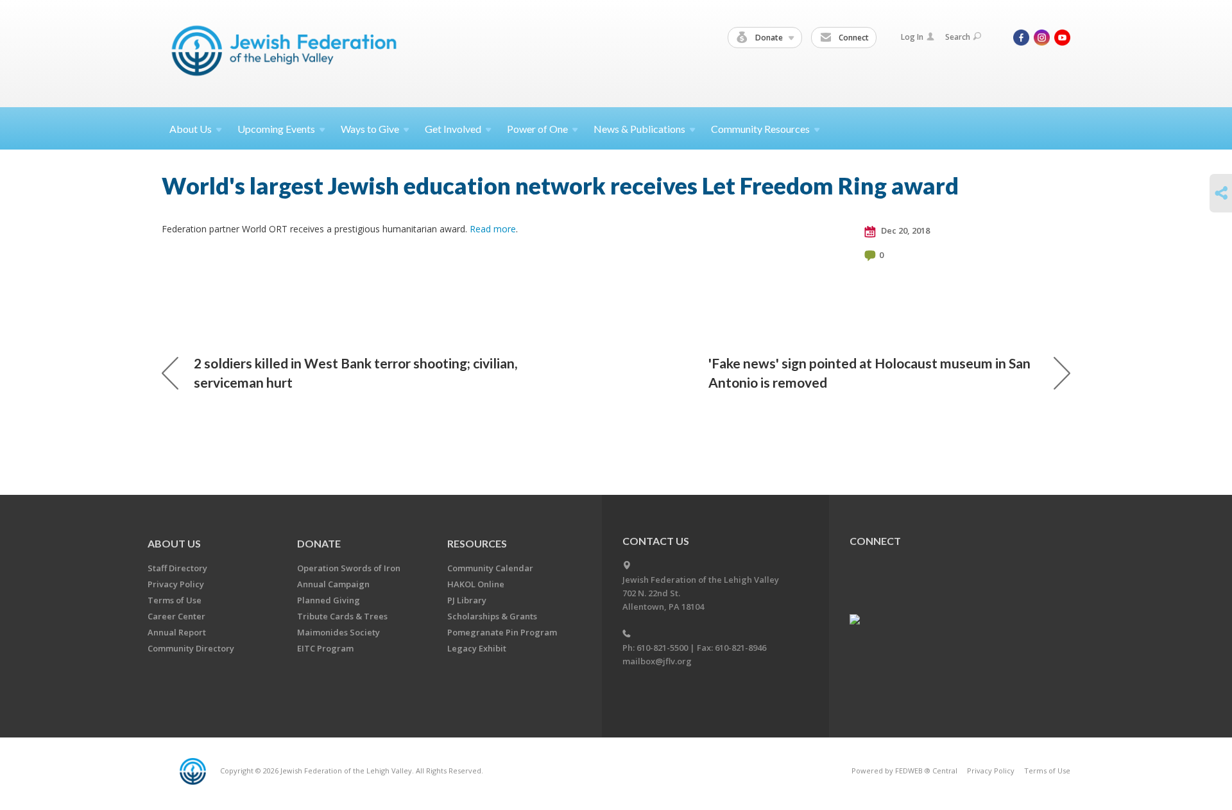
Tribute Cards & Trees (342, 616)
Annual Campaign (333, 584)
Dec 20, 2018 (904, 230)
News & (639, 129)
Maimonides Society (338, 632)
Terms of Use (174, 600)
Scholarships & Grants (492, 616)
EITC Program (325, 648)
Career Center (176, 616)
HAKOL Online (475, 584)
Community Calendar (490, 568)
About (190, 129)
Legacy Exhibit (476, 648)
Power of (537, 129)
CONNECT (875, 541)
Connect (853, 37)
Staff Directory (177, 568)
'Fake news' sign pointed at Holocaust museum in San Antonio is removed (869, 372)
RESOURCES (477, 543)
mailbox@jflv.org (657, 661)
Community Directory (191, 648)
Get (453, 129)
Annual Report (177, 632)
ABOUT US (174, 543)
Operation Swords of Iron (348, 568)
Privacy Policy (176, 584)
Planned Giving (328, 600)
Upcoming (276, 129)
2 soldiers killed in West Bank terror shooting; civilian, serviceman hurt (355, 372)
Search (957, 36)
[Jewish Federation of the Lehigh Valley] (287, 52)
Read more (493, 229)
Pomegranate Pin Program (502, 632)
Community (760, 129)
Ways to (370, 129)
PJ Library (466, 600)
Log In (912, 36)
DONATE (319, 543)
